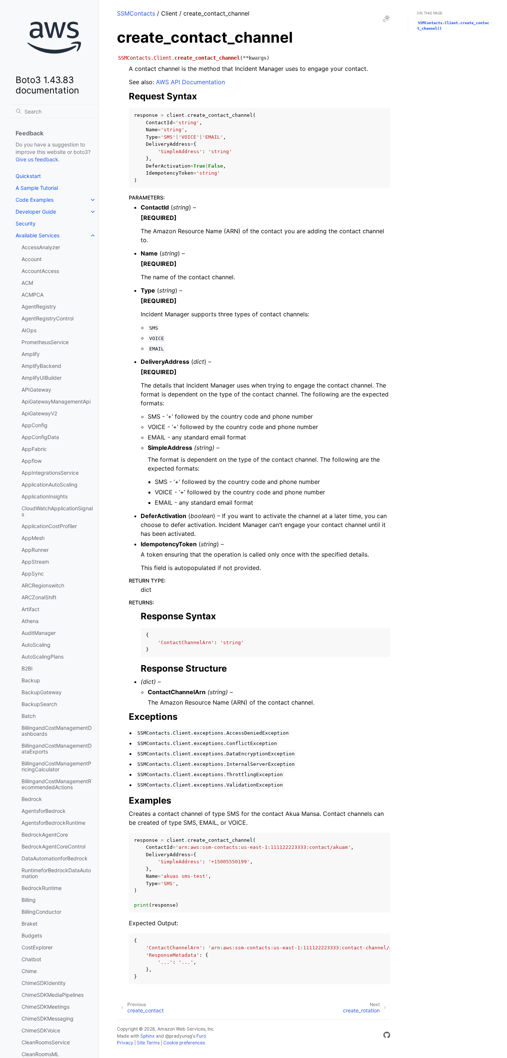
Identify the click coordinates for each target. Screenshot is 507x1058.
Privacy (125, 1042)
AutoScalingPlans (42, 656)
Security (26, 223)
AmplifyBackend (41, 366)
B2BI (27, 668)
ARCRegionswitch (43, 585)
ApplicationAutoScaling (50, 484)
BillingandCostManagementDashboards (57, 731)
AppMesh (33, 538)
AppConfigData (40, 437)
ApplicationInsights (45, 496)
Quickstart (28, 176)
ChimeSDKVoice (41, 1030)
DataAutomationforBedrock (55, 858)
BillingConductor (41, 912)
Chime (29, 971)
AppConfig (35, 425)
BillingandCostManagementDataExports (57, 748)
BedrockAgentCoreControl (53, 846)
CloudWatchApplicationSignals (57, 511)
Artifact (30, 609)
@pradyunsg (178, 1036)
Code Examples (34, 200)
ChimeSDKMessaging (47, 1018)
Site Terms (148, 1042)
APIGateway (36, 389)
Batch (29, 716)
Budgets (32, 935)
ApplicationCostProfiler (49, 526)
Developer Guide (36, 211)
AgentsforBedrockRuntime (53, 823)
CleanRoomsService (46, 1042)
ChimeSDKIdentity (44, 983)
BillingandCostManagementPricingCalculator (56, 766)
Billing (29, 900)
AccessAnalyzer (41, 247)
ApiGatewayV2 (39, 413)
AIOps (29, 330)
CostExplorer (37, 947)
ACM (27, 283)
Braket (29, 923)
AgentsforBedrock (44, 811)
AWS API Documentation (190, 82)
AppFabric (34, 449)
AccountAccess (40, 271)
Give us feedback (37, 159)
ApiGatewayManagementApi (56, 401)
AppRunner (35, 550)
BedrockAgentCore (45, 834)
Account (32, 259)
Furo (201, 1036)
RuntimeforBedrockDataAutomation (56, 873)
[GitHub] (386, 1036)
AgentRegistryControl (47, 318)
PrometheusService (45, 342)
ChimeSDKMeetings (45, 1006)
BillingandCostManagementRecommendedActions (56, 784)
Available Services (37, 235)
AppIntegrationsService (50, 472)
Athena (30, 621)
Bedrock (32, 799)
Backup (31, 680)
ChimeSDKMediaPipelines (53, 995)
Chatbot (31, 959)
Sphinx (147, 1036)
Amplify (31, 354)
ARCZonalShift (39, 597)
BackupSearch (39, 704)
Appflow (32, 461)
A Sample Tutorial (37, 188)
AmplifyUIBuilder (42, 378)
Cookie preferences (184, 1042)
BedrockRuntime (42, 888)
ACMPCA (32, 294)
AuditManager (39, 633)
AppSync (33, 573)
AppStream (35, 561)
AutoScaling (36, 645)
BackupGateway (42, 692)
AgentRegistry (39, 306)
